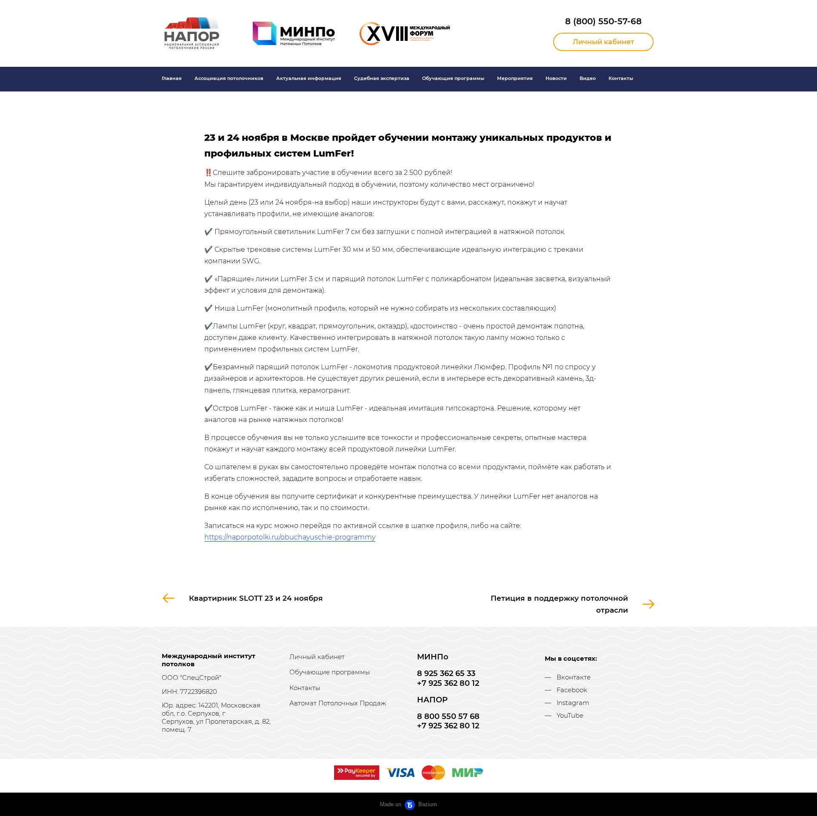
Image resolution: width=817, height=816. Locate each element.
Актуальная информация (308, 78)
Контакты (620, 78)
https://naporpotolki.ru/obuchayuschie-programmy (289, 537)
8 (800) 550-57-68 (603, 21)
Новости (556, 78)
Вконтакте (574, 677)
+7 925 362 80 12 (448, 683)
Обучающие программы (453, 78)
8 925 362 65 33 (446, 673)
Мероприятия (515, 78)
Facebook (572, 690)
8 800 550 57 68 (448, 716)
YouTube (570, 715)
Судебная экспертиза (381, 78)
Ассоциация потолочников (228, 78)
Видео (588, 78)
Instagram (573, 703)
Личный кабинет (317, 657)
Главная (172, 78)
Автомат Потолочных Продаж (337, 703)
